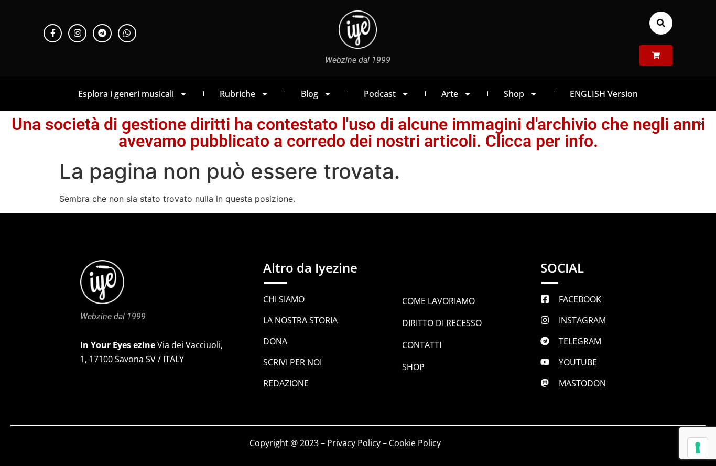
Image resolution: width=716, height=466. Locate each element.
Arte (449, 94)
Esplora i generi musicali (126, 94)
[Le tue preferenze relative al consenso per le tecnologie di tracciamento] (698, 448)
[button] (660, 23)
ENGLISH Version (604, 94)
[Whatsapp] (127, 33)
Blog (309, 94)
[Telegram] (102, 33)
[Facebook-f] (53, 33)
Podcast (380, 94)
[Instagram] (77, 33)
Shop (514, 94)
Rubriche (237, 94)
